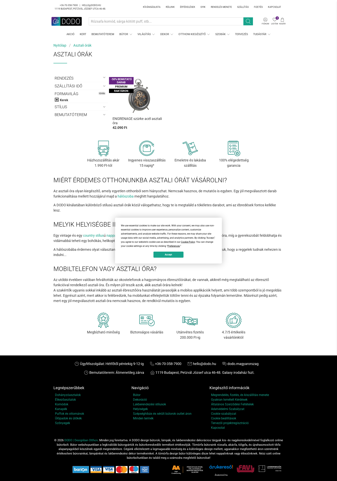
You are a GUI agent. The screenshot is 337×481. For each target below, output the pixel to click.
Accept (168, 254)
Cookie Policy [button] (188, 241)
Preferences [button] (174, 245)
